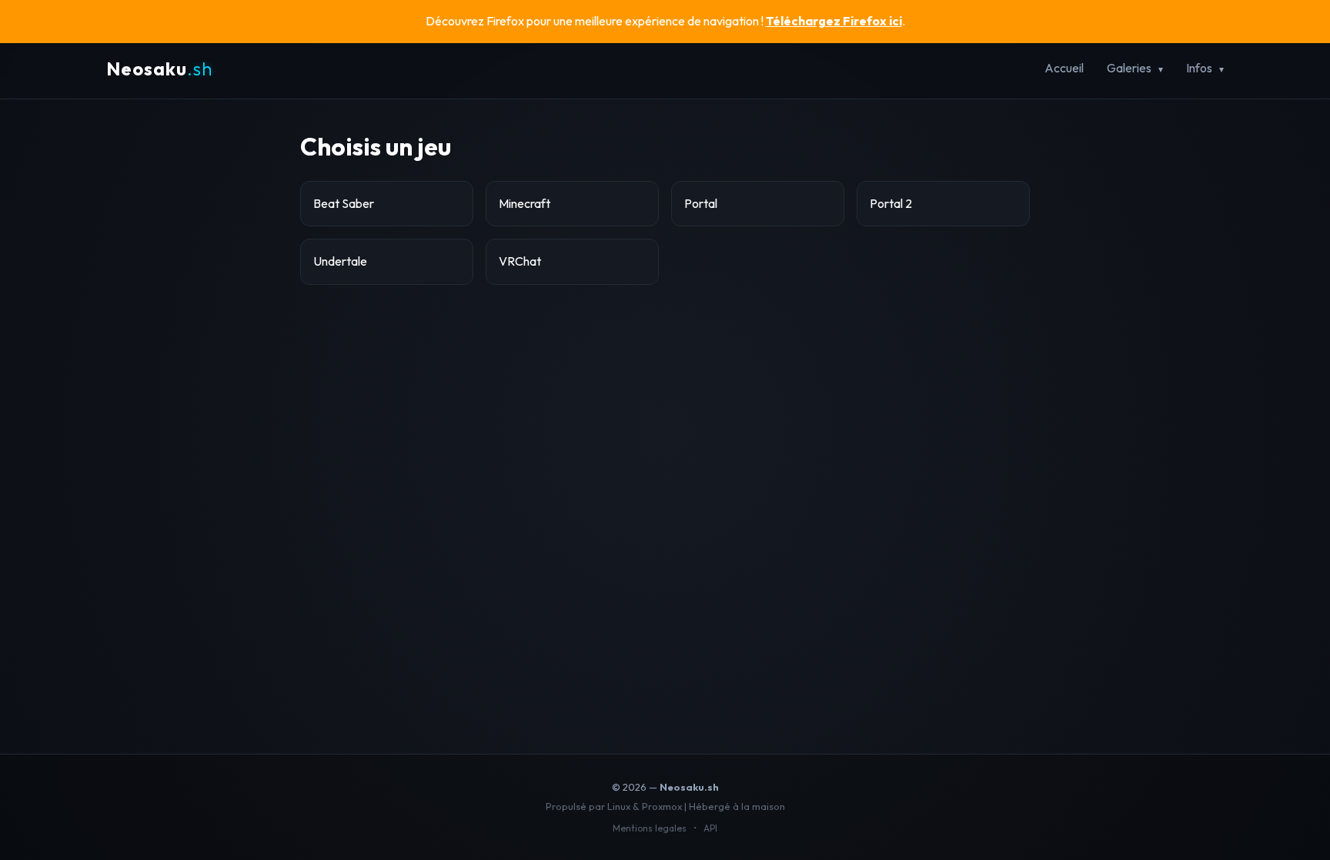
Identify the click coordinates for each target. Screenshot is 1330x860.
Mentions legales (650, 828)
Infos (1199, 67)
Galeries (1129, 67)
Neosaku (159, 68)
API (710, 828)
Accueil (1064, 67)
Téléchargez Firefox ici (834, 20)
